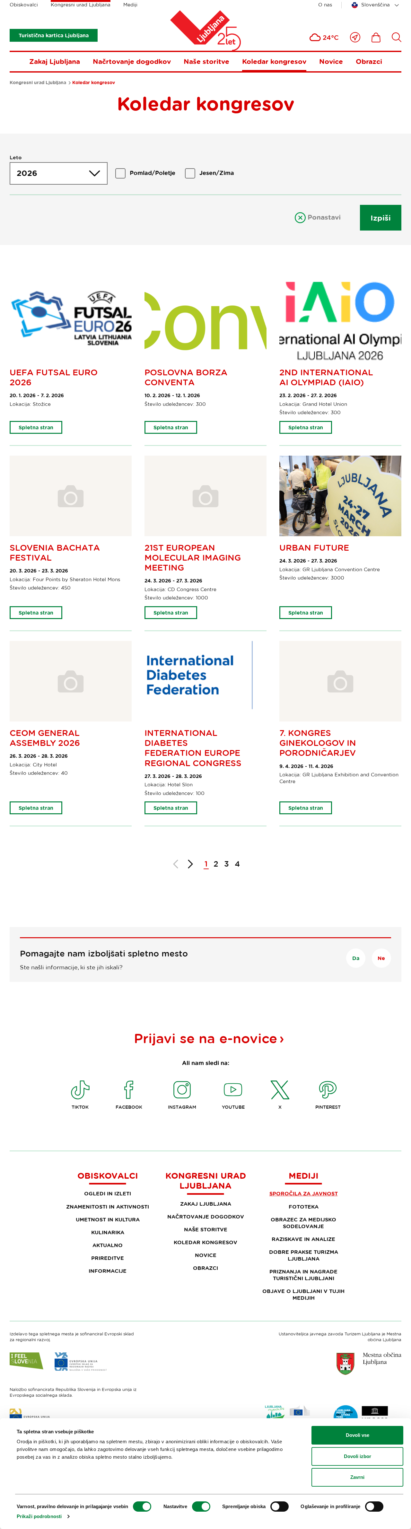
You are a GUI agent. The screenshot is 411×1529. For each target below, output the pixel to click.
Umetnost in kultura (108, 1219)
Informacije (108, 1271)
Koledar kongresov (274, 61)
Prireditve (107, 1258)
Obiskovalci (24, 4)
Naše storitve (206, 61)
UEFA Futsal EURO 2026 (54, 377)
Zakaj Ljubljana (54, 61)
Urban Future (314, 547)
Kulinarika (107, 1232)
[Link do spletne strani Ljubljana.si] (369, 1363)
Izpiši (381, 218)
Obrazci (369, 61)
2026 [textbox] (27, 173)
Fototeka (304, 1207)
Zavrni (357, 1477)
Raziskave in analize (303, 1239)
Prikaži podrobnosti (39, 1516)
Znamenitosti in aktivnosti (107, 1207)
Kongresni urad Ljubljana (80, 4)
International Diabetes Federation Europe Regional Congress (192, 748)
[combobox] (376, 5)
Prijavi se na (205, 1038)
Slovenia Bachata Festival (55, 552)
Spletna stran (36, 427)
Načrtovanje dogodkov (132, 61)
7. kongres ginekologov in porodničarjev (317, 742)
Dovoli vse (357, 1435)
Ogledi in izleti (107, 1193)
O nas (325, 4)
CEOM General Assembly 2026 (45, 737)
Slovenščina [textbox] (375, 4)
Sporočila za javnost (303, 1193)
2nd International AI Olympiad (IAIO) (326, 377)
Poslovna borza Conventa (185, 377)
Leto (16, 157)
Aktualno (107, 1245)
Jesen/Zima (216, 173)
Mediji (130, 4)
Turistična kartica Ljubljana (54, 35)
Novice (331, 61)
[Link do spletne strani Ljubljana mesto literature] (361, 1417)
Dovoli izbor (357, 1456)
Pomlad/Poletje (152, 173)
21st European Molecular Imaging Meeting (192, 557)
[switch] (201, 1506)
